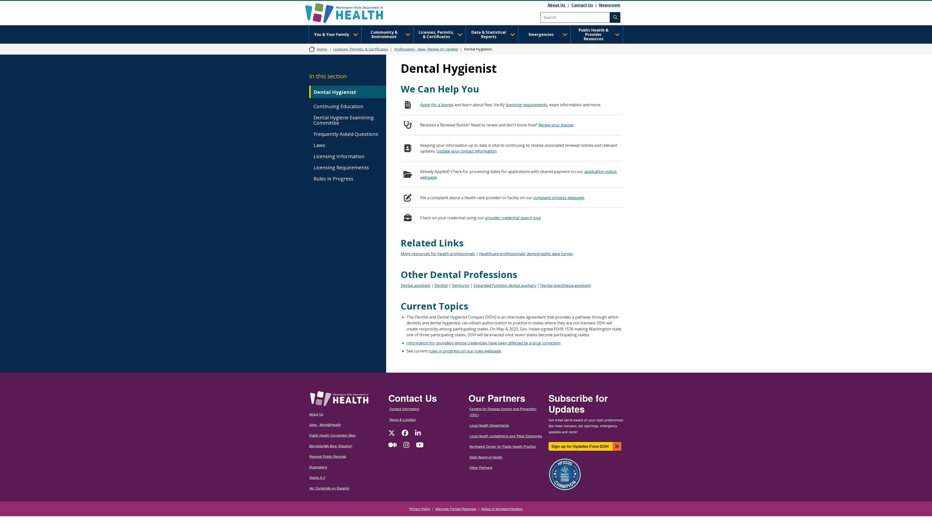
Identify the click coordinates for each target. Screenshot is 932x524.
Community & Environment (384, 34)
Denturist (460, 285)
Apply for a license (436, 104)
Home (322, 49)
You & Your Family (331, 34)
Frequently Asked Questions (346, 134)
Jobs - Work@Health (325, 424)
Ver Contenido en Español (329, 488)
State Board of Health (485, 457)
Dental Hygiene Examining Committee (344, 120)
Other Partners (480, 467)
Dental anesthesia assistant (565, 285)
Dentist (441, 285)
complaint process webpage (558, 197)
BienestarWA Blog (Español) (330, 445)
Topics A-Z (317, 477)
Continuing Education (338, 106)
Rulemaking (318, 467)
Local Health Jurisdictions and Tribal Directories (505, 436)
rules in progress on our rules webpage (465, 351)
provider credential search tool (513, 218)
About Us (556, 5)
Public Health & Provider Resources (593, 34)
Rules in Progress (333, 178)
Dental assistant (415, 285)
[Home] (348, 13)
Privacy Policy (419, 508)
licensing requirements (526, 104)
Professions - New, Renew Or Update (426, 49)
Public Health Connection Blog (332, 435)
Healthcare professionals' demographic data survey (526, 253)
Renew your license (555, 125)
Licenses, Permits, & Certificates (436, 34)
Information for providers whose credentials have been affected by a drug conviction (483, 343)
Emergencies (541, 34)
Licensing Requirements (341, 167)
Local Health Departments (489, 425)
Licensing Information (339, 156)
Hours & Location (402, 419)
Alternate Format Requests (455, 508)
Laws (319, 145)
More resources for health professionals (438, 253)
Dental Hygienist (335, 92)
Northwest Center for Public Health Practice (502, 446)
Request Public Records (327, 456)
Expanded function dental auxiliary (505, 285)
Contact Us (582, 5)
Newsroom (609, 5)
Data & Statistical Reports (488, 34)
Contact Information (404, 408)
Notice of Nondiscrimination (502, 508)
